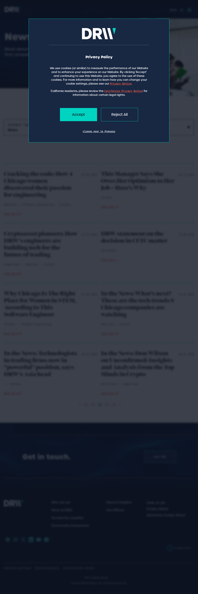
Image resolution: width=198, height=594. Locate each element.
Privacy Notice (120, 83)
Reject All (119, 114)
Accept (78, 114)
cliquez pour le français (99, 131)
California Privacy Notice (123, 91)
